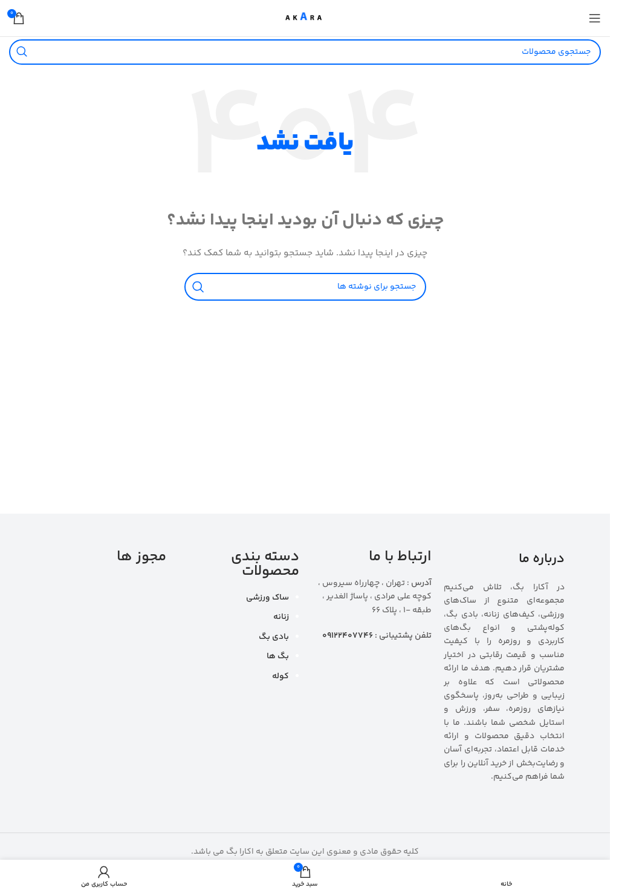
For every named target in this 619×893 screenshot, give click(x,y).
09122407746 (347, 636)
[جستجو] (21, 52)
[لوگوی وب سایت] (305, 18)
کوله (280, 676)
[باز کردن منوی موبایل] (595, 18)
